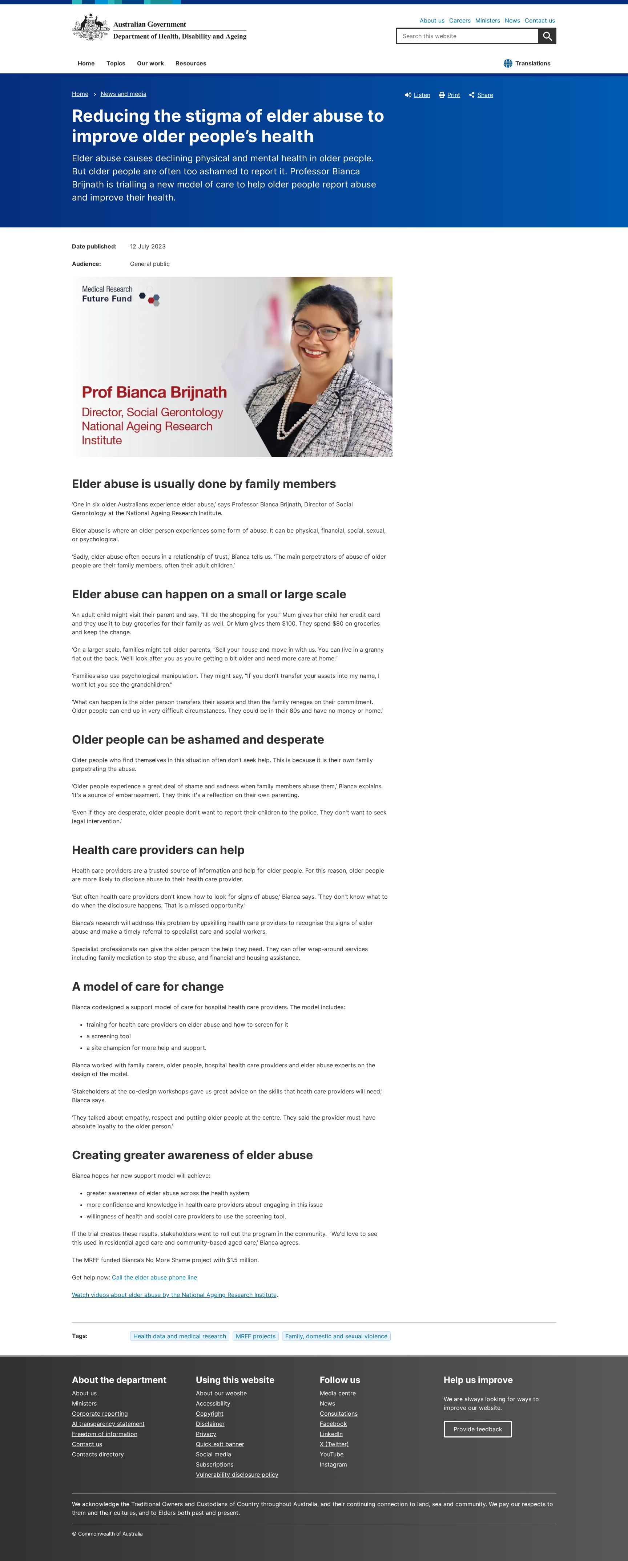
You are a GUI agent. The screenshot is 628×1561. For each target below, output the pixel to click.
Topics (115, 63)
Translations (533, 63)
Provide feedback (478, 1429)
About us (432, 20)
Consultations (339, 1413)
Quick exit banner (220, 1444)
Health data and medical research (179, 1336)
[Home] (159, 27)
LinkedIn (331, 1433)
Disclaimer (210, 1423)
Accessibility (213, 1403)
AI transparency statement (108, 1423)
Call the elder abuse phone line (154, 1277)
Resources (191, 63)
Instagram (333, 1464)
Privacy (206, 1433)
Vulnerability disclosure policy (237, 1474)
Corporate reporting (100, 1413)
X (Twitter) (334, 1444)
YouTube (331, 1454)
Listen (422, 94)
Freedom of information (104, 1433)
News (512, 20)
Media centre (338, 1393)
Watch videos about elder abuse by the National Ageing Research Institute (174, 1294)
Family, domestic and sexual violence (336, 1336)
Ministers (487, 20)
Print (453, 94)
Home (86, 63)
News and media (123, 93)
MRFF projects (255, 1336)
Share (485, 94)
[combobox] (467, 36)
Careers (460, 20)
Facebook (333, 1423)
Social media (213, 1454)
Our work (150, 63)
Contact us (540, 20)
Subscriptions (214, 1464)
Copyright (210, 1413)
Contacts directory (98, 1454)
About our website (221, 1393)
